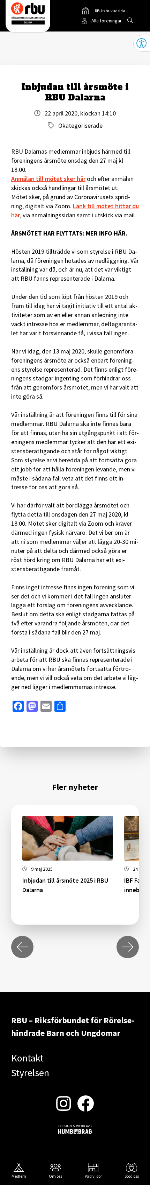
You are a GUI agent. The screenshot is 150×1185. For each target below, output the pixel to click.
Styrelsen (30, 1072)
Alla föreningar (106, 20)
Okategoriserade (80, 125)
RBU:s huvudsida (104, 12)
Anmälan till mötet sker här (48, 179)
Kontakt (27, 1058)
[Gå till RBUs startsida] (28, 13)
